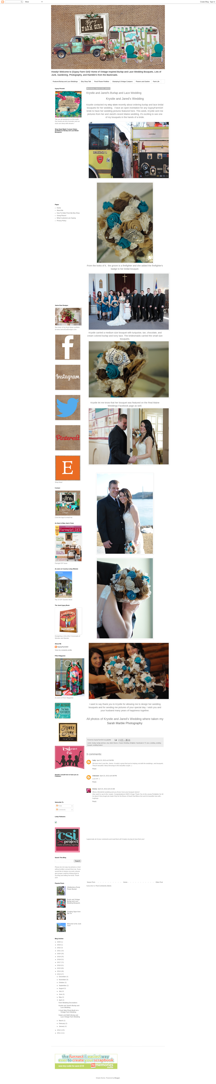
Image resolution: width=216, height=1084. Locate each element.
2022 (59, 948)
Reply (94, 769)
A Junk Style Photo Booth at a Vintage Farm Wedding (68, 1011)
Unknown (95, 776)
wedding (152, 743)
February (62, 1023)
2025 (59, 942)
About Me (60, 210)
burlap (94, 743)
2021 (59, 951)
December (62, 977)
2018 (59, 959)
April (60, 1000)
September (63, 985)
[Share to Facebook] (127, 740)
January (62, 1026)
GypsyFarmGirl (62, 647)
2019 (59, 957)
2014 (59, 971)
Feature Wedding (124, 743)
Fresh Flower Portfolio (101, 81)
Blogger (117, 1078)
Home (125, 882)
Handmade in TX (141, 743)
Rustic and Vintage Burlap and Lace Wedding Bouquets (73, 901)
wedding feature (98, 745)
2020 (59, 953)
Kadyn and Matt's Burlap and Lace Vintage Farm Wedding (69, 1016)
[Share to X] (124, 740)
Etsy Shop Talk (86, 81)
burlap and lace (101, 743)
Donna (94, 789)
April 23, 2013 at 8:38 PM (108, 776)
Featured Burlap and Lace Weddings (65, 81)
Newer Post (91, 882)
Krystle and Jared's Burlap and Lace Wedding (69, 1006)
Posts (60, 806)
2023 (59, 945)
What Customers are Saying (66, 218)
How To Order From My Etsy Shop (68, 213)
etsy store (113, 104)
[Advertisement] (124, 860)
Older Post (159, 882)
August (61, 988)
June (61, 994)
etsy (108, 743)
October (62, 982)
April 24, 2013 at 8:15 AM (106, 789)
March (61, 1021)
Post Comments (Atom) (103, 886)
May (60, 997)
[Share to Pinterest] (129, 740)
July (60, 991)
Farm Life (156, 81)
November (62, 980)
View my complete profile (63, 650)
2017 (59, 962)
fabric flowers (114, 743)
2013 (59, 974)
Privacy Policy (61, 221)
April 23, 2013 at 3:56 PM (105, 760)
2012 (59, 1030)
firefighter (132, 743)
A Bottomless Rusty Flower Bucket (73, 888)
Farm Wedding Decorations (68, 1003)
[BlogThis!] (122, 740)
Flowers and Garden (143, 81)
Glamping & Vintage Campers (122, 81)
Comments (62, 810)
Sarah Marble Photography (124, 723)
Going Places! (61, 215)
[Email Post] (115, 740)
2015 (59, 968)
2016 (59, 965)
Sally (94, 760)
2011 (59, 1033)
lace (148, 743)
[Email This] (119, 740)
